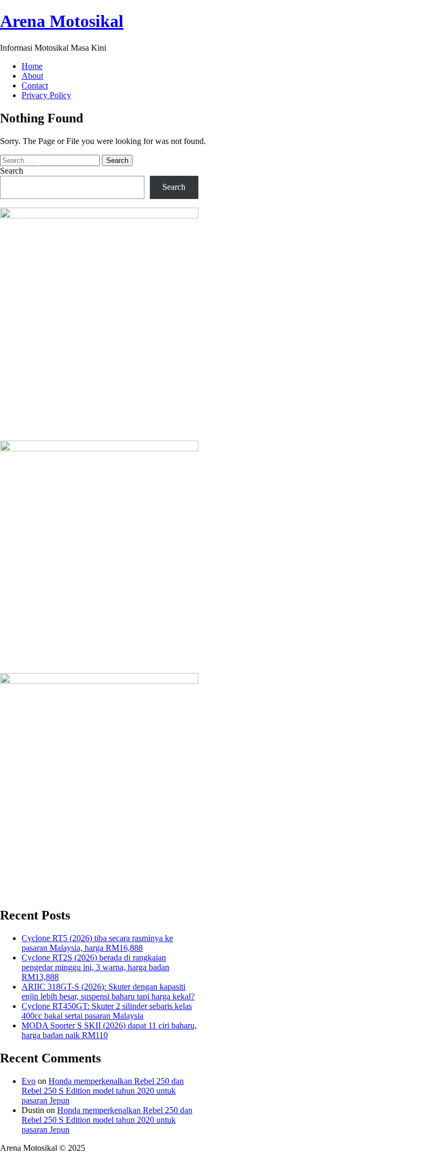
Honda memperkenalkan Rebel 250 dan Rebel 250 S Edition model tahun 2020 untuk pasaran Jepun (103, 1090)
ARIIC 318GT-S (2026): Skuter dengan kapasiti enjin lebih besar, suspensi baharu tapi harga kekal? (108, 991)
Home (32, 66)
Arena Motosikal (61, 21)
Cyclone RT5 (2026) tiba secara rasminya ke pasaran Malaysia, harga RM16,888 (97, 943)
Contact (35, 85)
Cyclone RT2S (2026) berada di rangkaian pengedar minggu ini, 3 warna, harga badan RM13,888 (95, 967)
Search (11, 170)
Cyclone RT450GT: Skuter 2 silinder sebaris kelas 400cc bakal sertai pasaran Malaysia (107, 1010)
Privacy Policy (46, 95)
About (32, 75)
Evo (29, 1081)
